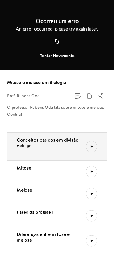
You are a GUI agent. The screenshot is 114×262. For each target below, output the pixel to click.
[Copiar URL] (57, 41)
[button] (89, 96)
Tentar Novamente (57, 55)
